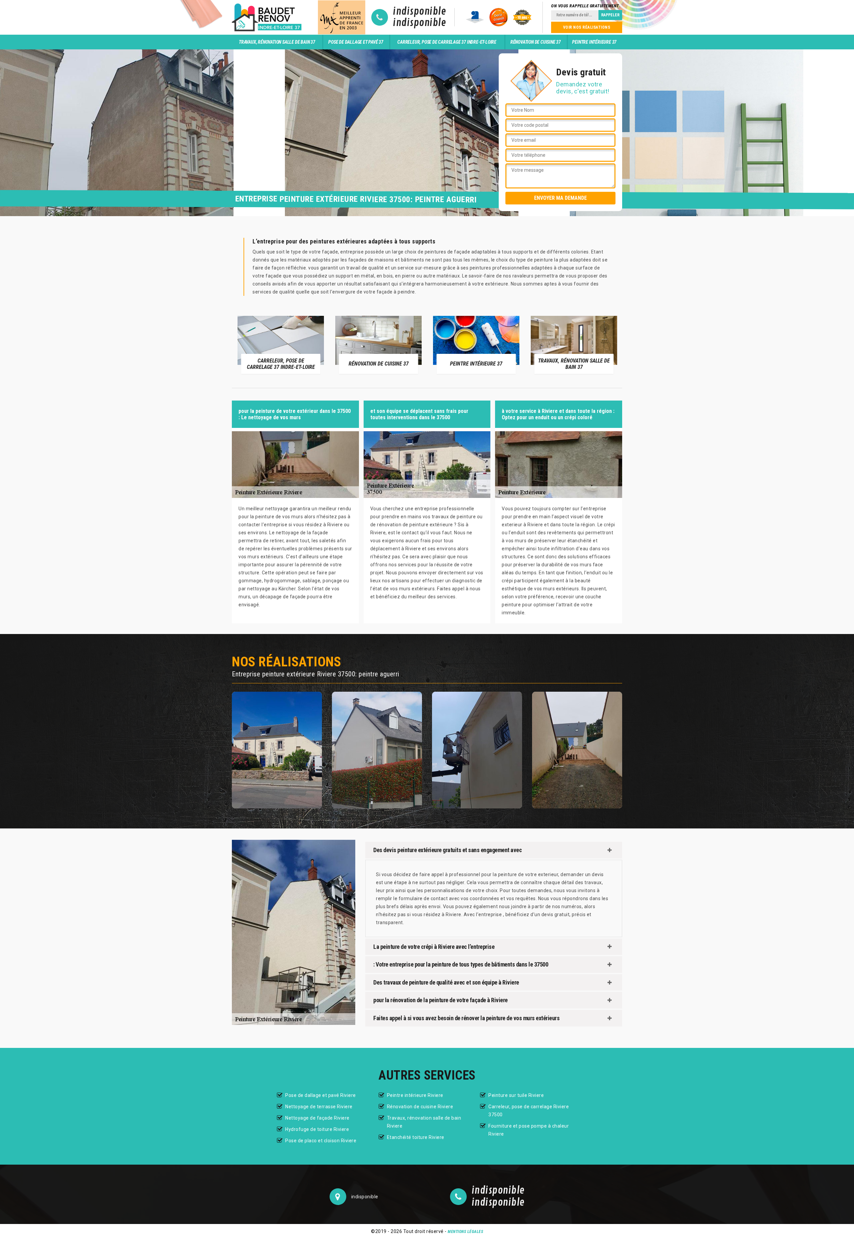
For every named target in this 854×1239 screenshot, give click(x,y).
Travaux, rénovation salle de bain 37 (277, 42)
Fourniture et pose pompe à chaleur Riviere (528, 1130)
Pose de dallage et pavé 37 (355, 42)
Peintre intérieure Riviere (415, 1095)
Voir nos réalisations (586, 27)
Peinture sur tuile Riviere (516, 1095)
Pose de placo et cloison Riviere (320, 1140)
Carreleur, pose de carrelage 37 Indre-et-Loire (446, 42)
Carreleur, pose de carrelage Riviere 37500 (528, 1110)
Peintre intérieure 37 (594, 42)
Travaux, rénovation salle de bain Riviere (424, 1122)
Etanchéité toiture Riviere (415, 1137)
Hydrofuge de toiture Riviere (317, 1129)
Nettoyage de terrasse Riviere (319, 1106)
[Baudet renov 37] (268, 17)
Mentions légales (465, 1231)
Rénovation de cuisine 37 (535, 42)
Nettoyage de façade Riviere (317, 1118)
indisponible (419, 12)
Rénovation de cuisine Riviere (420, 1106)
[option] (307, 344)
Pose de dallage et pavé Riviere (320, 1095)
